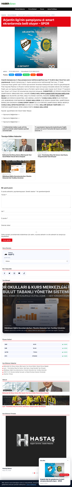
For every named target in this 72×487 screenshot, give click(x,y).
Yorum (4, 195)
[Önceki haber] (62, 285)
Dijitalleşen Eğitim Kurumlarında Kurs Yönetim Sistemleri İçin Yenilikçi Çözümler (25, 370)
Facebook (18, 74)
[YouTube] (19, 273)
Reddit (33, 74)
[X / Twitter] (9, 273)
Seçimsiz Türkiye (8, 374)
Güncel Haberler (20, 9)
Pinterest (39, 74)
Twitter (11, 74)
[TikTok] (24, 273)
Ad (2, 211)
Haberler (3, 15)
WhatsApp (26, 74)
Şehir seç (7, 257)
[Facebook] (4, 273)
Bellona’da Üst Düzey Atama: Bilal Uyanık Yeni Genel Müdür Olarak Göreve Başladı (26, 366)
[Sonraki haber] (66, 285)
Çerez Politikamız (31, 484)
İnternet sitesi (5, 225)
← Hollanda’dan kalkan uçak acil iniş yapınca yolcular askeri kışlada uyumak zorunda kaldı (16, 128)
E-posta (4, 218)
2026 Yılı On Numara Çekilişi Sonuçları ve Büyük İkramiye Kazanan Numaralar (24, 372)
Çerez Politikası (52, 9)
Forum (42, 9)
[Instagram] (14, 273)
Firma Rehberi (32, 9)
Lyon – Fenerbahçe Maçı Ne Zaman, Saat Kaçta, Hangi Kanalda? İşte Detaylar (25, 368)
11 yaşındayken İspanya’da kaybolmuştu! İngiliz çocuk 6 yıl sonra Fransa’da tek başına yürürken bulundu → (51, 128)
